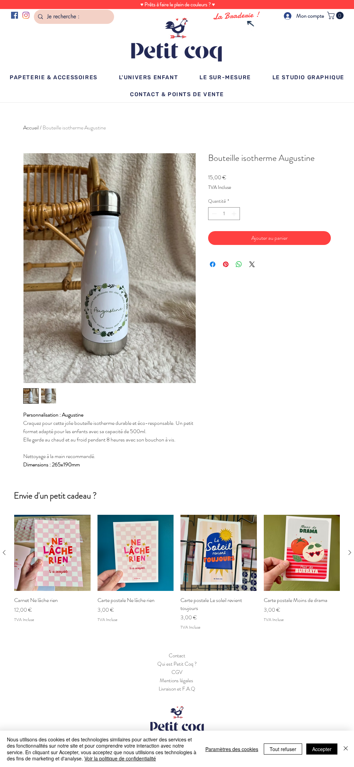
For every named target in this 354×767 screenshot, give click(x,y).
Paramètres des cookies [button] (231, 749)
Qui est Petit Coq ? (177, 664)
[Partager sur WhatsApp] (239, 264)
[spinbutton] (224, 214)
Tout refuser (283, 749)
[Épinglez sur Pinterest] (226, 264)
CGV (177, 672)
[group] (177, 572)
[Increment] (234, 214)
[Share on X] (252, 264)
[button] (336, 15)
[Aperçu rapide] (52, 553)
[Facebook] (14, 15)
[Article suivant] (350, 552)
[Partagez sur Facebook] (212, 264)
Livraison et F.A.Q (177, 689)
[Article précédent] (4, 552)
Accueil (31, 127)
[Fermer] (346, 748)
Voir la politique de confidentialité (120, 758)
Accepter (322, 749)
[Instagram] (25, 15)
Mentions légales (177, 680)
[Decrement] (213, 214)
